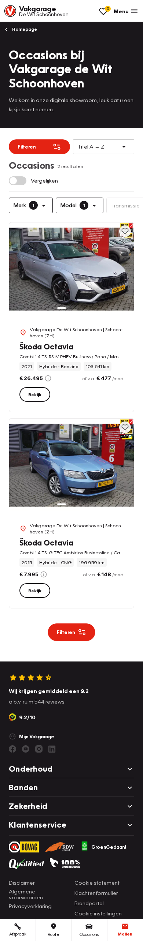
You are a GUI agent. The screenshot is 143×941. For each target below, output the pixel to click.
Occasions (89, 934)
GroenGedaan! (108, 847)
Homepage (24, 29)
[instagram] (39, 749)
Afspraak (17, 934)
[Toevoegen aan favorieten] (125, 231)
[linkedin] (52, 749)
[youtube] (25, 749)
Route (53, 934)
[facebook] (12, 749)
